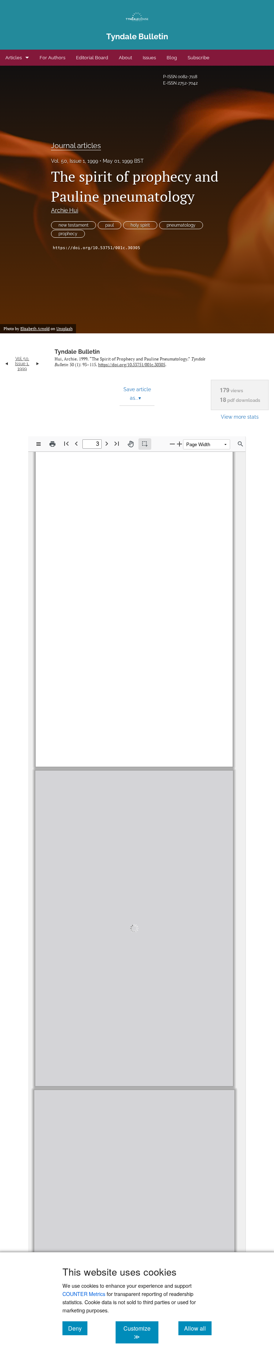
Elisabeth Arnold (35, 328)
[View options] (38, 444)
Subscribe (198, 57)
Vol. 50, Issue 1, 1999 (74, 161)
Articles (13, 57)
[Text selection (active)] (144, 444)
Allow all (198, 1328)
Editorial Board (92, 57)
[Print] (52, 444)
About (125, 57)
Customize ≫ (140, 1332)
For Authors (52, 57)
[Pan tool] (130, 444)
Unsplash (64, 328)
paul (109, 225)
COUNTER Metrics (83, 1293)
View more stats (240, 417)
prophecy (68, 233)
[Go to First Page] (66, 443)
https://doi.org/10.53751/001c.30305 (96, 248)
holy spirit (140, 225)
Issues (149, 57)
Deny (77, 1328)
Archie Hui (64, 210)
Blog (172, 57)
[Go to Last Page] (116, 443)
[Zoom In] (179, 443)
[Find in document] (240, 444)
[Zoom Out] (172, 443)
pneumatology (181, 225)
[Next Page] (106, 443)
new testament (73, 225)
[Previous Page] (76, 443)
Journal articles (76, 145)
